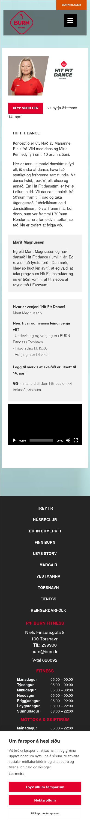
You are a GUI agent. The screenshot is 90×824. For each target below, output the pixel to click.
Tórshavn (48, 587)
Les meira (16, 773)
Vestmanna (48, 576)
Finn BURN (45, 542)
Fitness (48, 598)
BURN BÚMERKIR (45, 531)
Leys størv (45, 553)
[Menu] (70, 20)
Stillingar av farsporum (45, 813)
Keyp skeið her (25, 108)
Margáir (48, 564)
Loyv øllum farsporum (45, 787)
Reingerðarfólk (48, 610)
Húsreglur (45, 519)
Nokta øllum (45, 800)
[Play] (14, 440)
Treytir (45, 508)
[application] (44, 424)
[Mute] (68, 440)
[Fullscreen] (75, 440)
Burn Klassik (71, 4)
